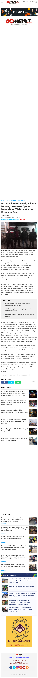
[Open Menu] (2, 2)
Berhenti (22, 219)
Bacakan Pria (15, 219)
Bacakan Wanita (6, 219)
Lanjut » (33, 614)
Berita (6, 200)
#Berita (4, 375)
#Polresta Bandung (23, 375)
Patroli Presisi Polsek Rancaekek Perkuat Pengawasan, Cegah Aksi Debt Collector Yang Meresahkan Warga (13, 547)
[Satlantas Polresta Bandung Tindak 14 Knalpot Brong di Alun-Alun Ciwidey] (33, 540)
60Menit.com (23, 674)
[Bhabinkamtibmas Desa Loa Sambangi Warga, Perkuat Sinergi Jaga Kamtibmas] (33, 568)
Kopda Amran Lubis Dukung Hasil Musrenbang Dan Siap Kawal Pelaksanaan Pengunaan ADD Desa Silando (13, 519)
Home (2, 200)
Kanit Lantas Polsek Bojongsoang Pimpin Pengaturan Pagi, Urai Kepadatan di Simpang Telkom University (20, 609)
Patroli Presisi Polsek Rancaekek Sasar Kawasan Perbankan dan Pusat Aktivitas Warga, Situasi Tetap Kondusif (13, 557)
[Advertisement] (19, 115)
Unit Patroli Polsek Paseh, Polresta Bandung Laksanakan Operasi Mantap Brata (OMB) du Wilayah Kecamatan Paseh (18, 207)
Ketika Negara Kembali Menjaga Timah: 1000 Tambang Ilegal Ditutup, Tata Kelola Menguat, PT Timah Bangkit (14, 528)
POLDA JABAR (12, 200)
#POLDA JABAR (12, 375)
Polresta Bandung (21, 200)
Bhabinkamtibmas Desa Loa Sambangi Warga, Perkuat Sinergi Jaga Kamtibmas (13, 565)
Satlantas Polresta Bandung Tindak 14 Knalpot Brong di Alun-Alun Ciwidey (12, 537)
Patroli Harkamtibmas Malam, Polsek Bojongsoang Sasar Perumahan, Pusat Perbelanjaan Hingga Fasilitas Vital (19, 602)
